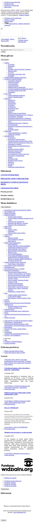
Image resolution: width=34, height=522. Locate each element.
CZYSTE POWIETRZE (10, 175)
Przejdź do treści (9, 4)
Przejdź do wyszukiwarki (11, 5)
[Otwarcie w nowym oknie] (22, 38)
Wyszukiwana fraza (6, 50)
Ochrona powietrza (9, 343)
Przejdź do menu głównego (12, 2)
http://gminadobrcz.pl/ (20, 512)
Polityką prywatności (13, 12)
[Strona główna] (12, 36)
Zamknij (21, 15)
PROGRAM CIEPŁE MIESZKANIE (15, 179)
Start (5, 340)
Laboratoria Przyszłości (9, 188)
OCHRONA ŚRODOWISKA (13, 341)
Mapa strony (8, 7)
